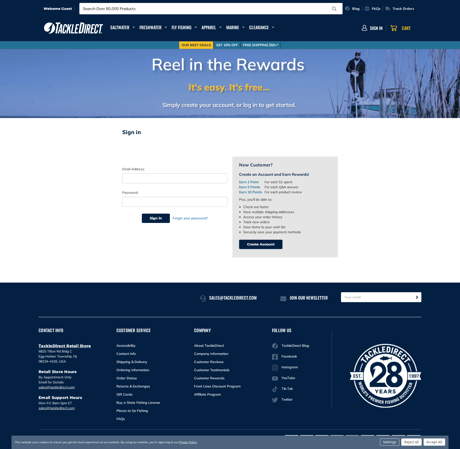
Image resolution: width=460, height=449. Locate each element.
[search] (334, 8)
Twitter (287, 399)
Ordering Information (132, 370)
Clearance (259, 27)
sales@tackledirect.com (57, 387)
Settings (389, 442)
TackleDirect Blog (295, 345)
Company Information (211, 354)
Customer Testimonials (212, 370)
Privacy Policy (188, 442)
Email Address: (133, 169)
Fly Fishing (181, 27)
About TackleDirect (209, 345)
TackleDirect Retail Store (65, 346)
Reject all (411, 442)
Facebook (289, 356)
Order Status (126, 378)
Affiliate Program (207, 394)
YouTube (288, 378)
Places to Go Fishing (132, 411)
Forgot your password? (190, 218)
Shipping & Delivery (131, 362)
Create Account (261, 244)
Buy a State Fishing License (138, 402)
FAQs (120, 419)
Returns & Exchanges (133, 386)
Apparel (208, 27)
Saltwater (119, 27)
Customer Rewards (209, 378)
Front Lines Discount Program (217, 386)
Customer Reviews (209, 362)
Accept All (434, 442)
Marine (232, 27)
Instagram (290, 367)
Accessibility (126, 345)
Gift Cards (124, 394)
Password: (130, 192)
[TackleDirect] (74, 28)
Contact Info (126, 354)
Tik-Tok (287, 388)
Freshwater (150, 27)
